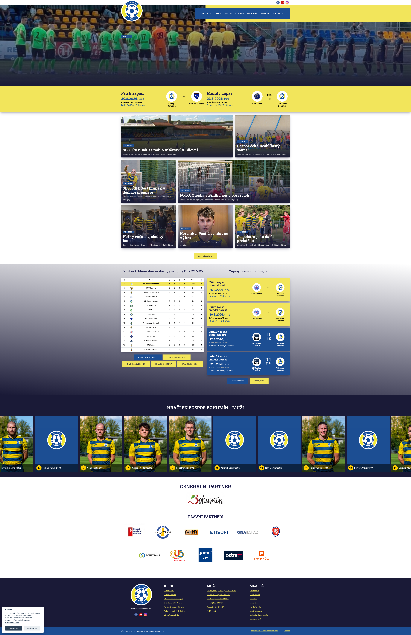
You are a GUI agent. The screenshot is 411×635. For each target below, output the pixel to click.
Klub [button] (218, 13)
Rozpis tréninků (255, 619)
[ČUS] (177, 555)
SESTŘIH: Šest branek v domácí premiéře (144, 190)
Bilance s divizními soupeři (173, 599)
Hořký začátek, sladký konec (143, 238)
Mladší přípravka (256, 611)
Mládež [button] (238, 13)
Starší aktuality (205, 256)
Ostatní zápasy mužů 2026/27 (218, 599)
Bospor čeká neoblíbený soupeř (258, 147)
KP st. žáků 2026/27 (163, 364)
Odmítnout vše (32, 628)
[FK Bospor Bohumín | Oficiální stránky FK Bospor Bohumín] (141, 595)
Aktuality (207, 13)
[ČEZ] (261, 555)
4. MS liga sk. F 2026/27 (148, 357)
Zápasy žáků (259, 381)
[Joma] (205, 555)
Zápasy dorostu (238, 381)
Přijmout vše (14, 628)
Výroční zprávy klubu (171, 615)
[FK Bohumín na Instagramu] (287, 2)
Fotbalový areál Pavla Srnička (174, 611)
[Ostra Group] (233, 555)
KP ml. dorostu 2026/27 (135, 364)
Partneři (265, 13)
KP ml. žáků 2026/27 (190, 364)
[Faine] (191, 532)
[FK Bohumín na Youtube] (282, 2)
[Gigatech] (247, 532)
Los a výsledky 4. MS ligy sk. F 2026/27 (221, 591)
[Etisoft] (219, 532)
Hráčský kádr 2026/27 (215, 603)
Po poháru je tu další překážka (255, 238)
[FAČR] (276, 532)
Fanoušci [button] (251, 13)
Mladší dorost (255, 595)
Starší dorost (254, 591)
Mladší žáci (254, 603)
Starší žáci (253, 599)
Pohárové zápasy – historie (174, 607)
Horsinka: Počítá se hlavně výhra (204, 235)
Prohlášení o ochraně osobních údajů (264, 631)
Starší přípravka (255, 607)
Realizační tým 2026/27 (215, 607)
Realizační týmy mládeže (259, 615)
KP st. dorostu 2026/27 (177, 357)
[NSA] (135, 532)
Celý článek (151, 56)
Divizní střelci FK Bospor (173, 603)
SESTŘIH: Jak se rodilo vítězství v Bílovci (160, 149)
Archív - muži (211, 611)
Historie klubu (169, 591)
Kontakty (278, 13)
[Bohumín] (205, 499)
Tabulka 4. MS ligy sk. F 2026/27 (218, 595)
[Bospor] (163, 532)
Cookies (287, 631)
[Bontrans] (149, 555)
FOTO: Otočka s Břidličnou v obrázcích (214, 195)
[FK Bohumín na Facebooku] (278, 2)
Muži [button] (227, 13)
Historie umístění (170, 595)
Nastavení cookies (12, 622)
